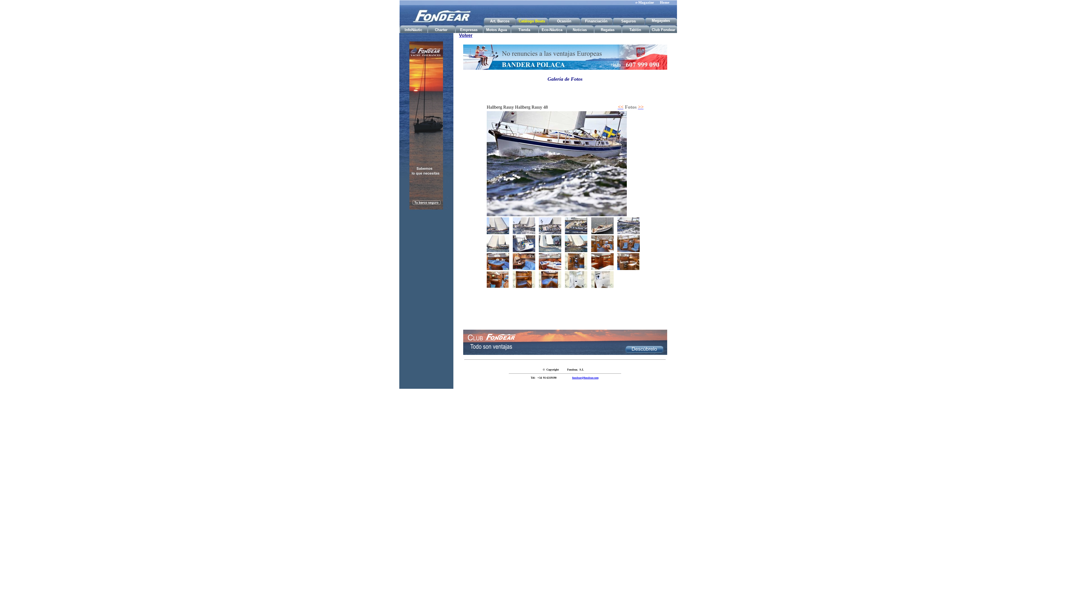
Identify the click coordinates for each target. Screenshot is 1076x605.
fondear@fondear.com (585, 377)
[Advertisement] (426, 302)
